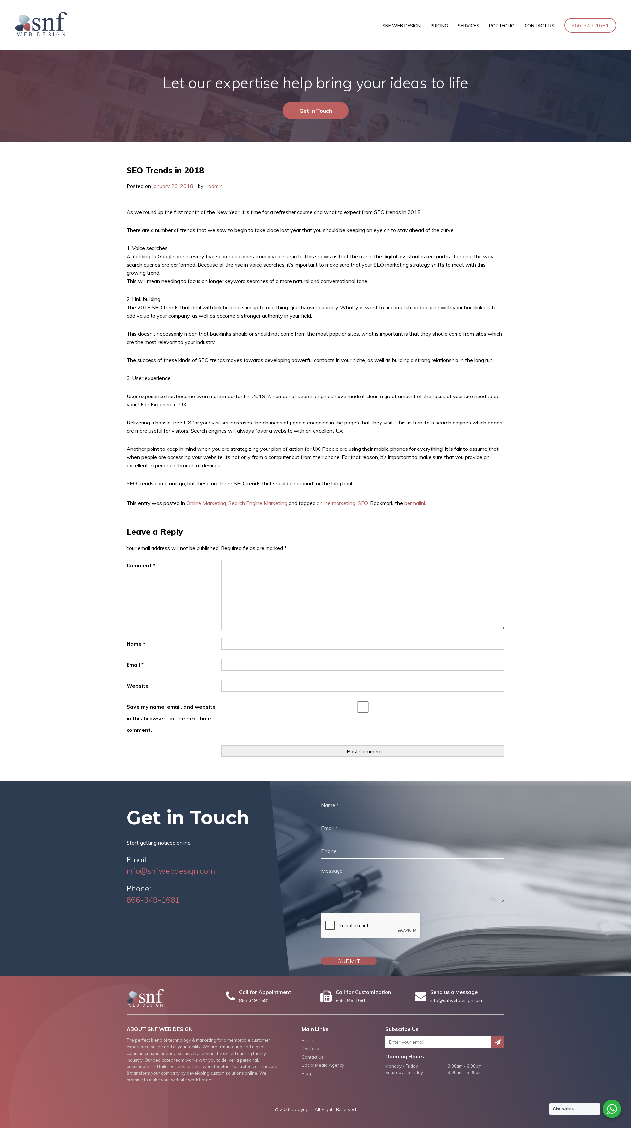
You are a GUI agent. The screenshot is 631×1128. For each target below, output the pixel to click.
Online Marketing (206, 503)
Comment (141, 565)
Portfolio (502, 26)
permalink (415, 503)
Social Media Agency (323, 1065)
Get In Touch (315, 110)
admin (215, 186)
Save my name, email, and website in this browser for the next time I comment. (171, 718)
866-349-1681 (590, 25)
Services (468, 26)
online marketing (336, 503)
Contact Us (539, 26)
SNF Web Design (401, 26)
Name (136, 643)
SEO (363, 503)
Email (135, 664)
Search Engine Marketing (257, 503)
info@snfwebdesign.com (171, 871)
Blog (306, 1073)
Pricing (439, 26)
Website (138, 685)
